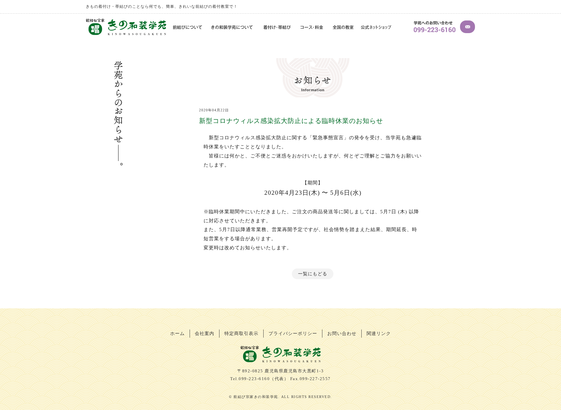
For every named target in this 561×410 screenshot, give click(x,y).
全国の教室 (342, 28)
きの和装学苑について (232, 28)
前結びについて (186, 28)
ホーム (177, 333)
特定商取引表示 (241, 333)
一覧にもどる (312, 273)
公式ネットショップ (375, 28)
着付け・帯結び (277, 28)
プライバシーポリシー (292, 333)
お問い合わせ (341, 333)
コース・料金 (312, 28)
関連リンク (379, 333)
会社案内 (204, 333)
